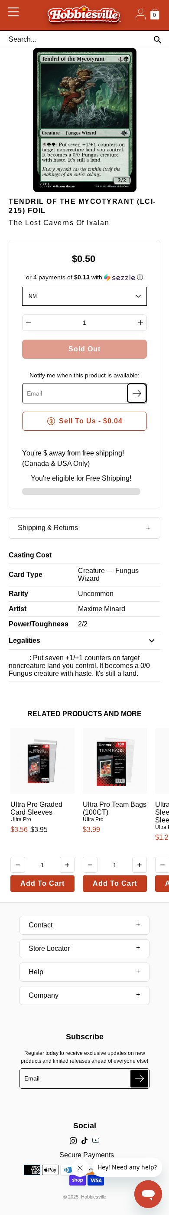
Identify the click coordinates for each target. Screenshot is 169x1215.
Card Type (25, 574)
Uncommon (96, 593)
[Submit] (139, 1078)
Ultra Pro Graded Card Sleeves (36, 808)
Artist (17, 608)
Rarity (18, 593)
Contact (40, 925)
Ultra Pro (20, 819)
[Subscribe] (136, 393)
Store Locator (49, 948)
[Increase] (140, 322)
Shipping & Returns (48, 527)
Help (36, 972)
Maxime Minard (101, 608)
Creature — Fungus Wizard (108, 574)
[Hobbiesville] (84, 15)
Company (43, 995)
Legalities (24, 640)
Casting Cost (30, 555)
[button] (84, 277)
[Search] (157, 40)
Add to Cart (42, 883)
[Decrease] (28, 322)
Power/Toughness (38, 624)
